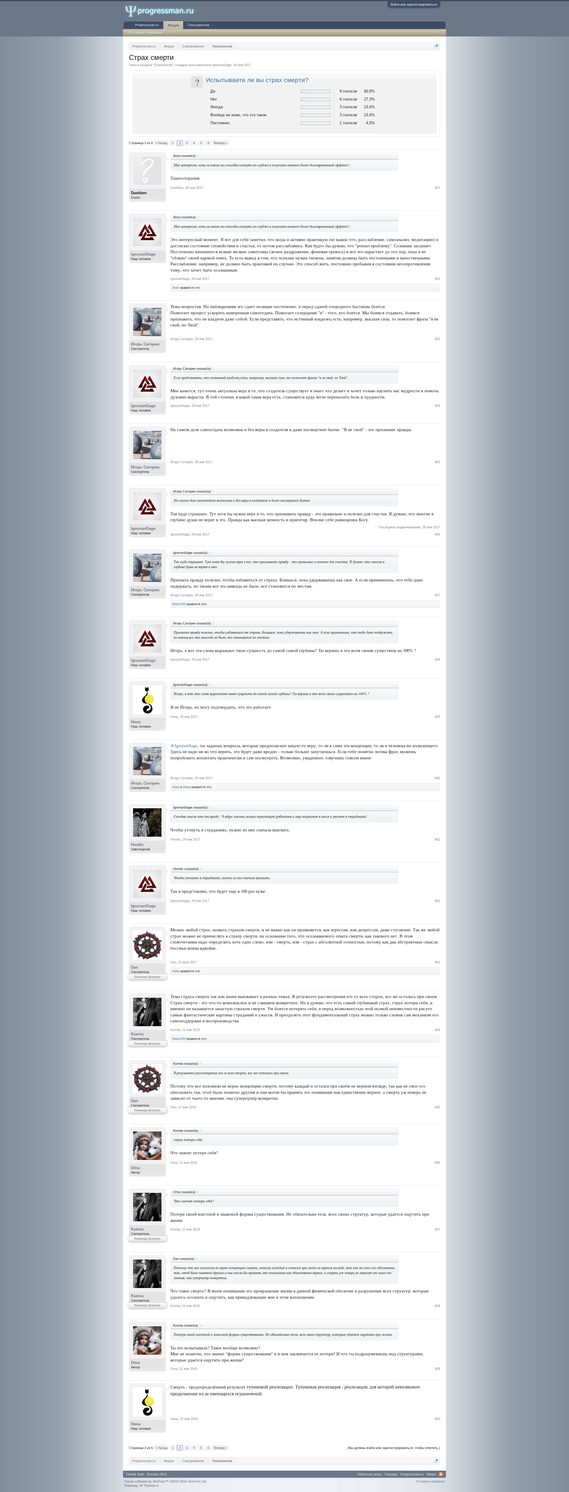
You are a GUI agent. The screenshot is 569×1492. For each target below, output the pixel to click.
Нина (135, 722)
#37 (437, 1229)
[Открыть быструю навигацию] (436, 46)
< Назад (161, 143)
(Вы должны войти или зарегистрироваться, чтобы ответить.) (394, 1448)
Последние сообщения (145, 32)
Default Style (135, 1474)
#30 (437, 778)
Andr (175, 287)
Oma (135, 1168)
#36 (437, 1162)
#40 (437, 1419)
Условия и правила (430, 1481)
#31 (437, 839)
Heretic (137, 844)
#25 (437, 462)
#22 (437, 278)
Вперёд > (220, 143)
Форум (173, 25)
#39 (437, 1368)
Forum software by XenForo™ (165, 1481)
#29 (437, 716)
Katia (175, 787)
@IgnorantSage (184, 745)
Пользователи (198, 25)
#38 (437, 1306)
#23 (437, 339)
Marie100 (179, 604)
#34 (437, 1030)
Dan (134, 967)
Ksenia (137, 1034)
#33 (437, 962)
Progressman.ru (147, 25)
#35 (437, 1107)
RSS (441, 1474)
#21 (437, 187)
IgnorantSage (221, 65)
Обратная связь (369, 1474)
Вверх (431, 1474)
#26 (437, 534)
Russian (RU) (157, 1474)
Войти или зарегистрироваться (414, 4)
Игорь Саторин (145, 344)
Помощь (391, 1474)
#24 (437, 405)
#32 (437, 901)
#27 (437, 595)
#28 (437, 659)
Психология (163, 65)
